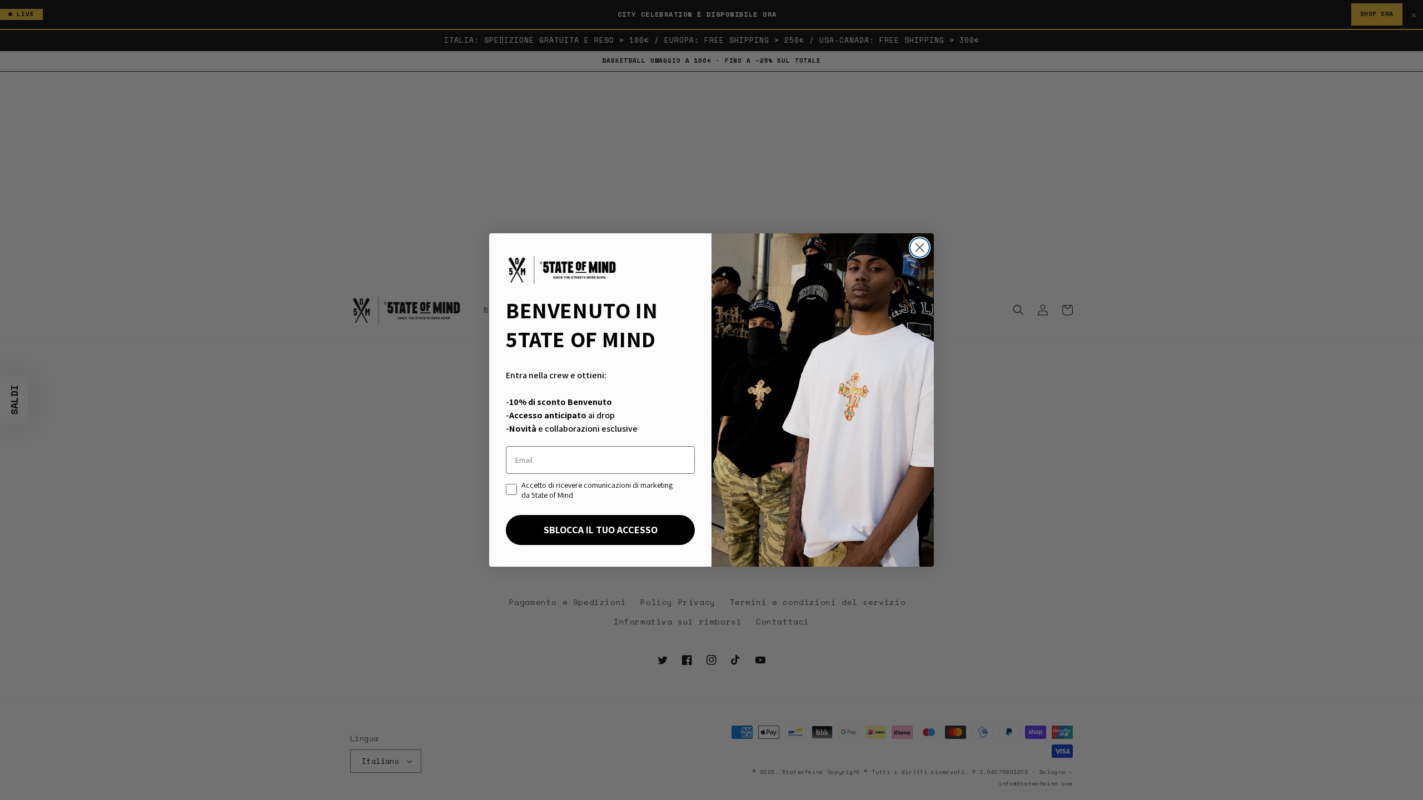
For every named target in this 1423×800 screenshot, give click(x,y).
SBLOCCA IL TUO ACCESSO (601, 529)
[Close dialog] (919, 247)
